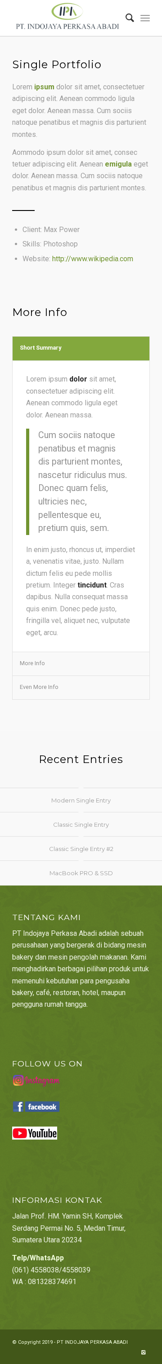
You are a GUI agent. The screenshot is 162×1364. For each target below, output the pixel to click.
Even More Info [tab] (39, 687)
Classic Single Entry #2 (81, 848)
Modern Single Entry (81, 800)
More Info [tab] (32, 663)
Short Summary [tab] (40, 347)
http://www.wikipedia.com (92, 258)
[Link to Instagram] (143, 1353)
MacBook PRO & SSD (81, 873)
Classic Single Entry (81, 824)
